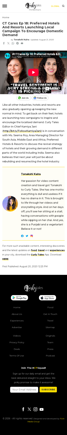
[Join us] (24, 98)
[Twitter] (29, 409)
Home (5, 17)
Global (55, 6)
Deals (17, 349)
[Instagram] (35, 409)
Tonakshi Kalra (21, 39)
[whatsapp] (13, 43)
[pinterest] (17, 43)
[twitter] (8, 43)
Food (50, 307)
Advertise (17, 327)
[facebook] (4, 43)
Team (50, 342)
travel (41, 250)
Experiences (17, 320)
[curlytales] (33, 291)
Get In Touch (50, 314)
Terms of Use (17, 355)
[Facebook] (23, 409)
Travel (50, 320)
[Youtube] (41, 409)
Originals (50, 335)
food (34, 250)
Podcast (50, 355)
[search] (63, 6)
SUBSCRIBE (48, 389)
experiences (57, 250)
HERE (5, 259)
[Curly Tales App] (19, 298)
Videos (17, 335)
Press (50, 349)
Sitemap (50, 327)
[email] (22, 43)
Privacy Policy (16, 342)
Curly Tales (37, 254)
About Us (17, 314)
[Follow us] (41, 98)
